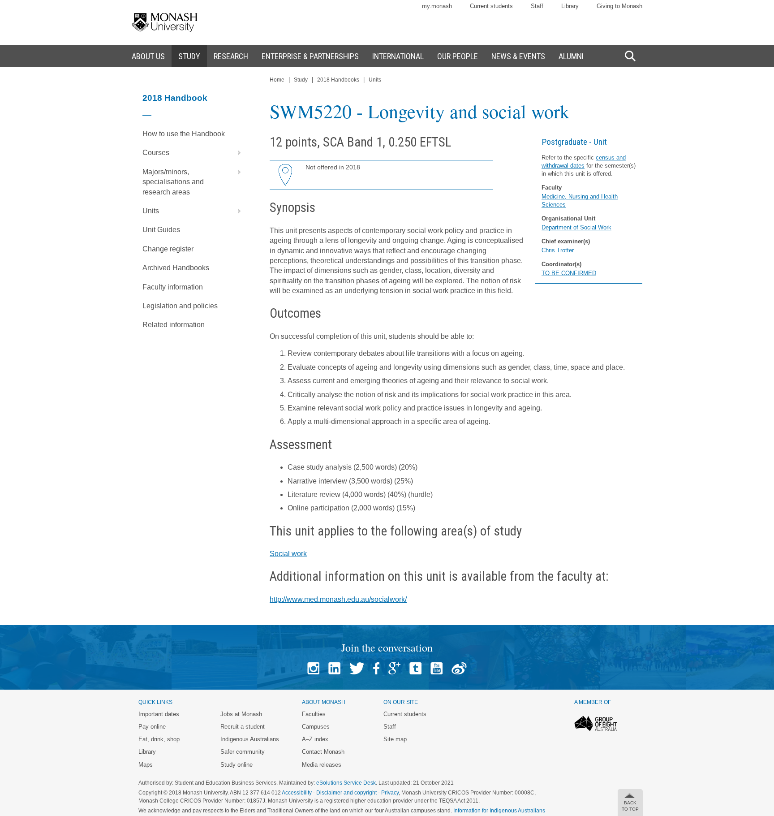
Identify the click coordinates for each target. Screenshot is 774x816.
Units (150, 211)
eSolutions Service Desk (346, 783)
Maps (145, 764)
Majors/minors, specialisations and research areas (173, 182)
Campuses (316, 726)
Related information (173, 324)
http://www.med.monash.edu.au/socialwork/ (338, 599)
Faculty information (172, 287)
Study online (236, 764)
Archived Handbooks (175, 268)
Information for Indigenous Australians (499, 810)
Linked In (334, 668)
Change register (168, 249)
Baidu (459, 668)
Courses (155, 152)
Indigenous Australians (249, 739)
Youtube (436, 668)
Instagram (313, 668)
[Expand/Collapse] (235, 152)
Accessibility (297, 793)
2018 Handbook (174, 98)
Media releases (321, 764)
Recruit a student (242, 726)
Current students (491, 6)
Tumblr (415, 668)
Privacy (390, 793)
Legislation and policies (180, 306)
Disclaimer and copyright (346, 793)
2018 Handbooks (338, 80)
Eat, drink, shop (159, 739)
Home (277, 80)
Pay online (152, 726)
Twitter (356, 668)
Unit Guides (161, 229)
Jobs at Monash (241, 714)
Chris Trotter (558, 250)
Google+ (394, 668)
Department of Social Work (576, 227)
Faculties (314, 714)
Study (301, 80)
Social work (288, 553)
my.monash (437, 6)
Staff (537, 6)
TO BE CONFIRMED (569, 273)
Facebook (376, 668)
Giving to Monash (619, 6)
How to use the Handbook (183, 134)
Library (570, 6)
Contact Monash (323, 751)
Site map (395, 739)
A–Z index (315, 739)
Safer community (242, 751)
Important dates (158, 714)
